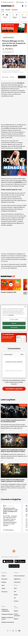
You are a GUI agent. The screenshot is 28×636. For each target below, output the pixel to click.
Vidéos (3, 588)
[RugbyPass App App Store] (8, 561)
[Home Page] (7, 6)
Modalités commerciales (8, 622)
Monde (16, 594)
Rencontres (14, 10)
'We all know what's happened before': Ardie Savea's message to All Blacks (10, 510)
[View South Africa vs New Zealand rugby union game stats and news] (14, 17)
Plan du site (4, 591)
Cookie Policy (11, 315)
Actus (2, 10)
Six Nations (20, 83)
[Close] (25, 306)
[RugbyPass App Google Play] (20, 561)
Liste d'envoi (17, 582)
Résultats (8, 10)
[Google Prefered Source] (21, 77)
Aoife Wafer (18, 182)
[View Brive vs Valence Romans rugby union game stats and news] (5, 17)
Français (16, 601)
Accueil (3, 576)
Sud (15, 591)
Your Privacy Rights (14, 319)
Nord (15, 588)
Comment (6, 77)
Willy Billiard (9, 49)
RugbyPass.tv (17, 579)
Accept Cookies (14, 327)
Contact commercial (17, 614)
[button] (14, 417)
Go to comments (8, 530)
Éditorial (16, 619)
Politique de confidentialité (5, 610)
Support (16, 611)
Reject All (14, 323)
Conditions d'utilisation (7, 614)
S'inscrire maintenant (19, 576)
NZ (15, 598)
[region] (14, 318)
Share (13, 77)
